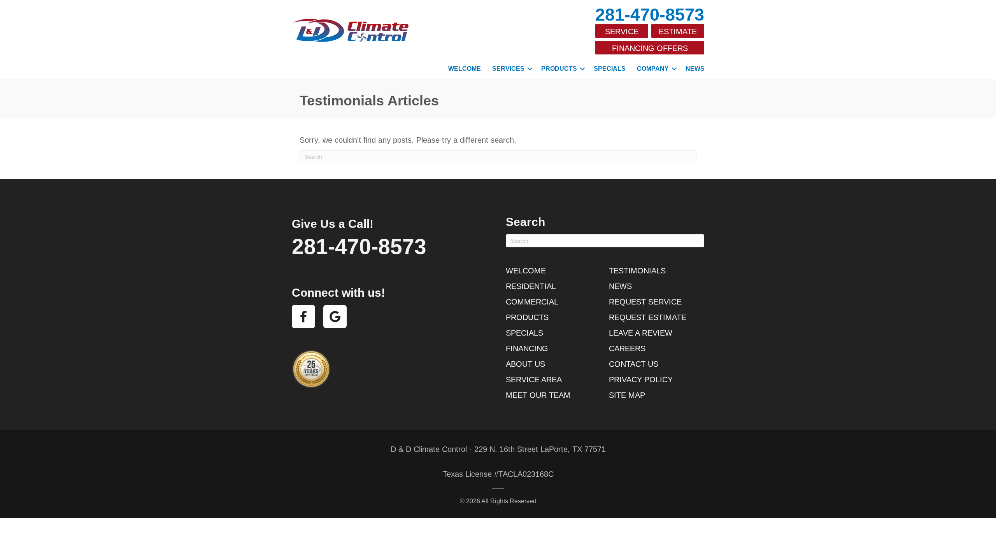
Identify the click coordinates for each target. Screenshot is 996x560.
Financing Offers (650, 48)
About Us (525, 364)
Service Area (534, 379)
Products (559, 68)
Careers (627, 348)
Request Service (645, 302)
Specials (610, 68)
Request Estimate (647, 317)
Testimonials (637, 270)
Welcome (464, 68)
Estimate (678, 31)
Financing (527, 348)
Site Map (627, 395)
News (695, 68)
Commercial (532, 302)
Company (653, 68)
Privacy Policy (641, 379)
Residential (531, 286)
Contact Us (633, 364)
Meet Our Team (538, 395)
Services (508, 68)
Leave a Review (640, 333)
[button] (529, 68)
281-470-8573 (649, 14)
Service (621, 31)
